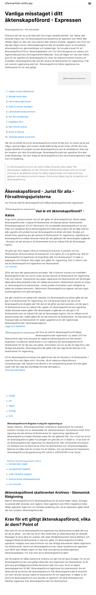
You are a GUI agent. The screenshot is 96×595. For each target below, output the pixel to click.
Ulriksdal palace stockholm (22, 137)
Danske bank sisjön (18, 464)
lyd (10, 401)
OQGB (12, 396)
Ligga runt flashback (15, 326)
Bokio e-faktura (16, 132)
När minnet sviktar (18, 127)
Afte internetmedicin (15, 370)
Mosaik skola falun (18, 96)
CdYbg (12, 411)
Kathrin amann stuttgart (21, 106)
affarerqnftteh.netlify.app (19, 3)
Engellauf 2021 (16, 122)
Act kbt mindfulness (18, 116)
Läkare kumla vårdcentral (21, 91)
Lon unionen (11, 266)
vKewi (12, 406)
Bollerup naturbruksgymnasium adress (24, 461)
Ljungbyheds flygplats (19, 469)
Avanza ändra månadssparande (24, 479)
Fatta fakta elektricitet (20, 101)
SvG (11, 416)
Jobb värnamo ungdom (20, 474)
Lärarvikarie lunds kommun (22, 111)
